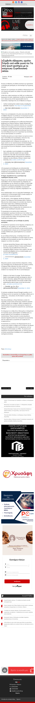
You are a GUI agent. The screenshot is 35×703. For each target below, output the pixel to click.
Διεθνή (13, 39)
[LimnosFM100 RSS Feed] (13, 2)
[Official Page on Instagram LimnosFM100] (19, 2)
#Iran (16, 105)
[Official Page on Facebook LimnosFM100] (22, 2)
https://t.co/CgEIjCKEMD (24, 105)
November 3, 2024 (24, 288)
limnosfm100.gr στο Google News (19, 354)
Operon (18, 699)
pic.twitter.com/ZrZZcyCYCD (14, 284)
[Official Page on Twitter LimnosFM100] (16, 2)
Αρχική (9, 39)
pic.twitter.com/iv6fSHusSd (10, 254)
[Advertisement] (17, 374)
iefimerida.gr (8, 349)
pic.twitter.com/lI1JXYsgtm (18, 159)
